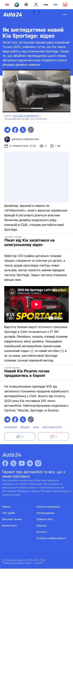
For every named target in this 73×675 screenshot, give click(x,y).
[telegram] (7, 130)
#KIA (36, 427)
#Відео (25, 427)
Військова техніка (12, 519)
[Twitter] (13, 463)
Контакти (41, 532)
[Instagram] (38, 463)
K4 (62, 351)
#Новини (10, 427)
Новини (6, 506)
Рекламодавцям (45, 513)
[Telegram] (30, 463)
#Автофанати (52, 427)
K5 (32, 351)
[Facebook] (5, 463)
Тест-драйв (8, 513)
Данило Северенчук (25, 139)
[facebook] (15, 130)
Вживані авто (9, 525)
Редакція (41, 525)
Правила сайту (44, 519)
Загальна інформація (48, 506)
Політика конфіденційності (51, 538)
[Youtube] (22, 463)
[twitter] (23, 130)
